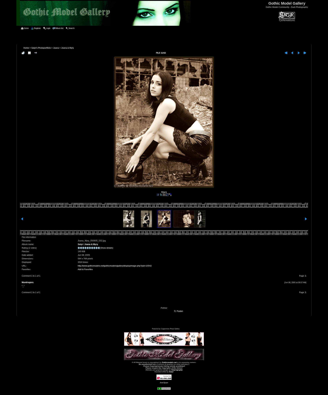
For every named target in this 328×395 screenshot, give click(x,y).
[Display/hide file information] (29, 53)
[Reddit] (164, 195)
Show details (107, 248)
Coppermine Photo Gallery (170, 329)
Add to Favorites (85, 269)
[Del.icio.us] (170, 195)
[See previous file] (292, 53)
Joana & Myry (67, 48)
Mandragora (27, 282)
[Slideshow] (36, 53)
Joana (56, 48)
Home (26, 48)
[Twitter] (161, 195)
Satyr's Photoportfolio (41, 48)
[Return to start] (286, 53)
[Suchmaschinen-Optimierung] (164, 389)
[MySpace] (167, 195)
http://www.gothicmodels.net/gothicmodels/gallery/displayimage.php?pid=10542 (115, 266)
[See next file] (299, 53)
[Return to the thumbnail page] (23, 53)
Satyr (80, 244)
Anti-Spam (164, 383)
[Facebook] (157, 195)
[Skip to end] (305, 53)
